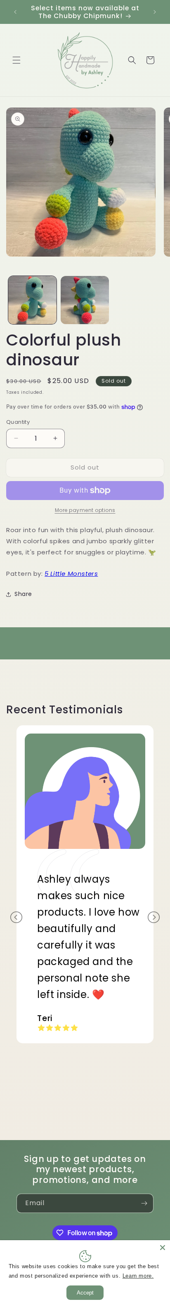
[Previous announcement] (15, 12)
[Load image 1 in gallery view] (32, 300)
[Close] (162, 1247)
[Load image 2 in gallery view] (85, 300)
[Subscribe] (144, 1203)
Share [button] (23, 594)
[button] (16, 60)
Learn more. (138, 1276)
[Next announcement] (155, 12)
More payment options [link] (85, 510)
